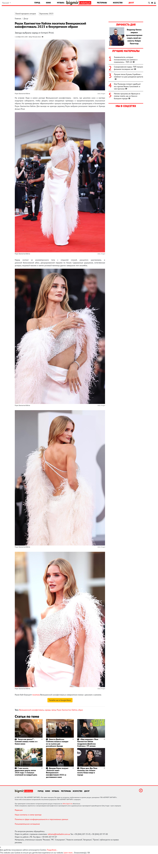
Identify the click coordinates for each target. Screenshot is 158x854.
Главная (18, 18)
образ (80, 710)
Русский (5, 3)
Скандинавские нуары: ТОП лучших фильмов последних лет (128, 68)
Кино (48, 3)
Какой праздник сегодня (26, 13)
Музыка (60, 3)
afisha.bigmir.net (67, 803)
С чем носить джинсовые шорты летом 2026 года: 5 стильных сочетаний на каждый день (26, 771)
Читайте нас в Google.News (60, 700)
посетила (36, 695)
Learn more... (69, 852)
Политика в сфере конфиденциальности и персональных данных (41, 819)
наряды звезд (50, 710)
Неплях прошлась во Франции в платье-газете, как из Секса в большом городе (127, 96)
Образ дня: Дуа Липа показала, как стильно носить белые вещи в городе (87, 771)
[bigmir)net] (73, 3)
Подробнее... (52, 850)
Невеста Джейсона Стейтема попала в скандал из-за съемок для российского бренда (57, 742)
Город (37, 3)
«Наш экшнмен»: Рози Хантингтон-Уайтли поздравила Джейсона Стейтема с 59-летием (87, 742)
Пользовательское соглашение (27, 824)
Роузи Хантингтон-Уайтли (67, 710)
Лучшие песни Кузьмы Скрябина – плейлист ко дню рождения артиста (128, 75)
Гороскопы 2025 (46, 13)
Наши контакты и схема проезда (28, 815)
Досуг (131, 3)
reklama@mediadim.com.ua (59, 834)
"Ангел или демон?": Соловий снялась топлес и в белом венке (26, 741)
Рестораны (102, 3)
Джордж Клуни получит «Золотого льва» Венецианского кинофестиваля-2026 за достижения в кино (57, 772)
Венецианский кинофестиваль (31, 710)
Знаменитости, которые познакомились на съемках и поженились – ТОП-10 (125, 59)
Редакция (19, 810)
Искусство (118, 3)
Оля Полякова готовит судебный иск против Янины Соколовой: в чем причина (127, 86)
